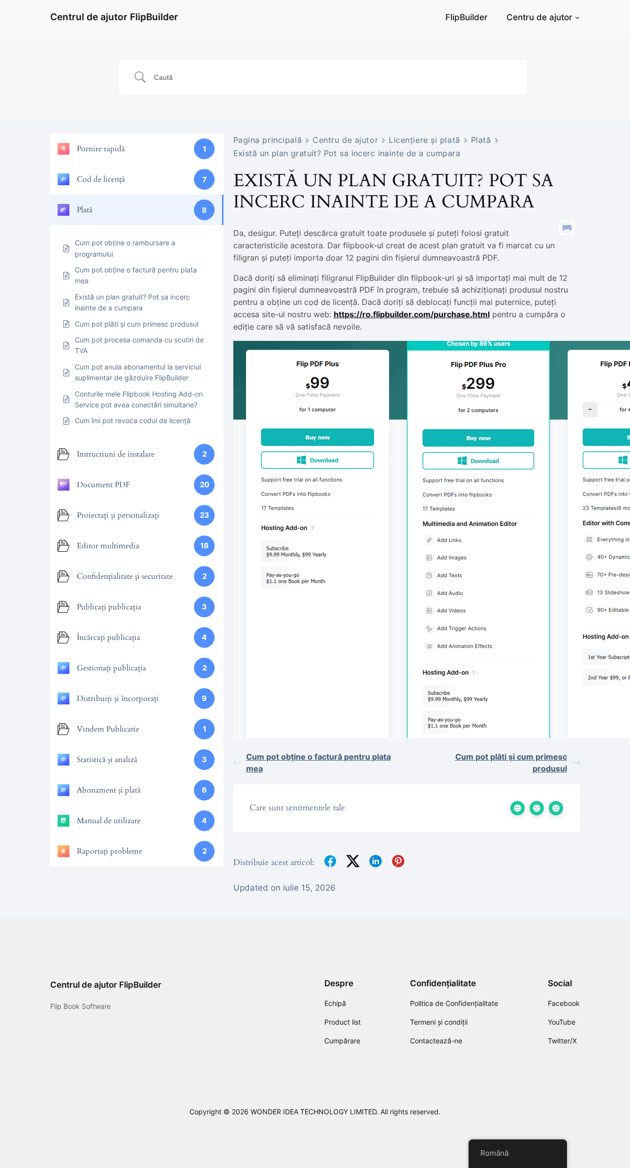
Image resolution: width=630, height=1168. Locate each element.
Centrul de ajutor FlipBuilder (114, 17)
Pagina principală (267, 140)
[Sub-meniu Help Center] (577, 17)
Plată (481, 140)
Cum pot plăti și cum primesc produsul (511, 762)
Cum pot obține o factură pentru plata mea (318, 762)
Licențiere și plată (424, 140)
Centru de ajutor (539, 17)
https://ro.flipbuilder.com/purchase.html (412, 314)
